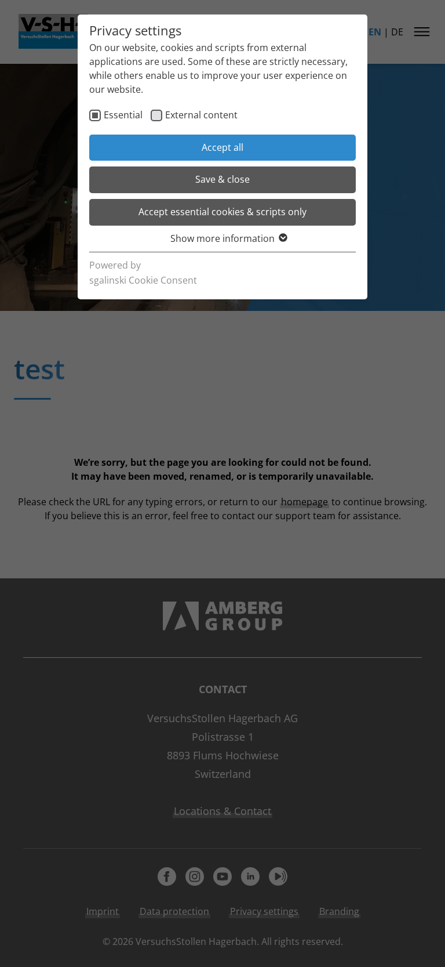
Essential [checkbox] (123, 114)
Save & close (222, 179)
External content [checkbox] (201, 114)
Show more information (222, 238)
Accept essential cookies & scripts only (222, 211)
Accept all (222, 147)
